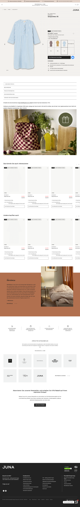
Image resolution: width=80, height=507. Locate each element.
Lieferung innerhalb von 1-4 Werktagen (15, 1)
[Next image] (43, 44)
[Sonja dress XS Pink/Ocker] (21, 196)
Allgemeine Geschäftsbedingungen (49, 481)
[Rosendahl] (40, 360)
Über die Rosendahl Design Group (69, 478)
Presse (65, 482)
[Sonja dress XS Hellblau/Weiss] (15, 196)
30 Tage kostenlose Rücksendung (49, 1)
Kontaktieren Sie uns (27, 477)
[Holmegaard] (70, 360)
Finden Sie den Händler (46, 486)
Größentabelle (50, 60)
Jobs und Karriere (67, 480)
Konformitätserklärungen (28, 488)
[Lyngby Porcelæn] (25, 360)
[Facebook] (3, 491)
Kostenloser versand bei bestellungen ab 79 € (33, 1)
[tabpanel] (40, 129)
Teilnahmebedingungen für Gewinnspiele (30, 486)
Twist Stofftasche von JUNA (25, 103)
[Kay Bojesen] (55, 360)
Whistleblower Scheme (68, 485)
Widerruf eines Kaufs (27, 479)
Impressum (44, 488)
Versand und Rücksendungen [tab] (11, 97)
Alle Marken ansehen (60, 375)
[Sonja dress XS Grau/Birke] (18, 196)
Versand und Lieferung (27, 481)
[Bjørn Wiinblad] (25, 375)
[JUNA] (40, 375)
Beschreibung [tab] (7, 87)
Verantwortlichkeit (67, 483)
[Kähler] (10, 360)
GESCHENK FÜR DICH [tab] (9, 84)
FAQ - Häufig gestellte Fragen (48, 477)
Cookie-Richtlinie (26, 485)
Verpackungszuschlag (27, 483)
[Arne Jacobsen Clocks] (10, 375)
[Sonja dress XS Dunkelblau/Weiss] (42, 196)
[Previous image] (5, 44)
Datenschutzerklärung (46, 483)
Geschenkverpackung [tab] (9, 94)
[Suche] (75, 4)
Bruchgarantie (45, 485)
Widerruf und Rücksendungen (48, 479)
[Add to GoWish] (72, 57)
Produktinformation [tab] (9, 90)
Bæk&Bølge (10, 303)
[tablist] (40, 90)
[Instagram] (6, 491)
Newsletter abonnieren (27, 490)
